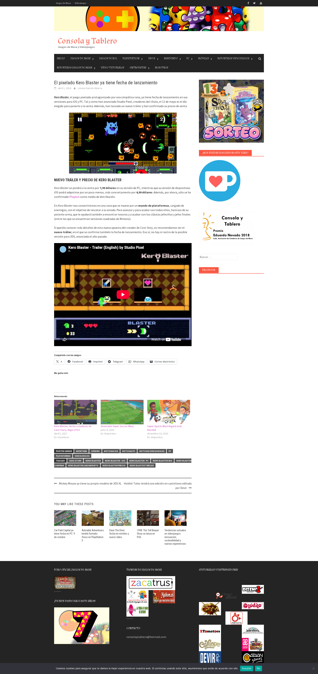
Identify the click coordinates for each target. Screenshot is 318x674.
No (258, 668)
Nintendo (171, 58)
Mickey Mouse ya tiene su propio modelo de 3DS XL (90, 483)
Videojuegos (80, 3)
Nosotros (161, 67)
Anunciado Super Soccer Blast (117, 426)
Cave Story (75, 460)
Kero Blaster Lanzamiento (83, 465)
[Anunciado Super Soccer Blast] (122, 412)
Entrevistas (138, 67)
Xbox (151, 58)
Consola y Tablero (87, 41)
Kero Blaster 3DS (162, 460)
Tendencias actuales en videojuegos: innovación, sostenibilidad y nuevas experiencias (175, 537)
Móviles (203, 58)
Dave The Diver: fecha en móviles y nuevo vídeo (119, 533)
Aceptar (246, 668)
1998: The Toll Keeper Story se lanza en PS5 (148, 533)
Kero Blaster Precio (114, 465)
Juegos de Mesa (63, 3)
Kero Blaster (93, 460)
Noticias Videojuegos (151, 451)
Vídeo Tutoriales (112, 67)
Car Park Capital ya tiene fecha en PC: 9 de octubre (64, 533)
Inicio (61, 58)
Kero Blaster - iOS (115, 460)
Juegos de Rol (108, 58)
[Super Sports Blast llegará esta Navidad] (168, 412)
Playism (74, 197)
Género (95, 451)
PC (187, 58)
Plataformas (63, 455)
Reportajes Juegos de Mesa (74, 67)
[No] (313, 668)
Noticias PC (128, 451)
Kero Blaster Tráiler (142, 465)
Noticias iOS (111, 451)
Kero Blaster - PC (139, 460)
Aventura (81, 451)
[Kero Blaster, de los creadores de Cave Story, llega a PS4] (75, 412)
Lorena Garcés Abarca (90, 88)
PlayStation (131, 58)
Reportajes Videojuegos (233, 58)
